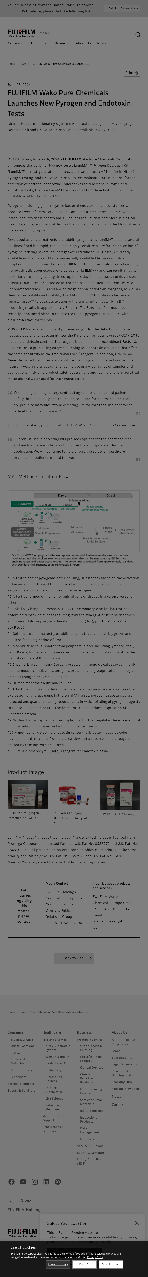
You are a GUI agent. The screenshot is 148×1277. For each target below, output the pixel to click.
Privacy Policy (95, 1257)
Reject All (84, 1264)
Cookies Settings (58, 1264)
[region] (74, 1259)
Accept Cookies (111, 1264)
